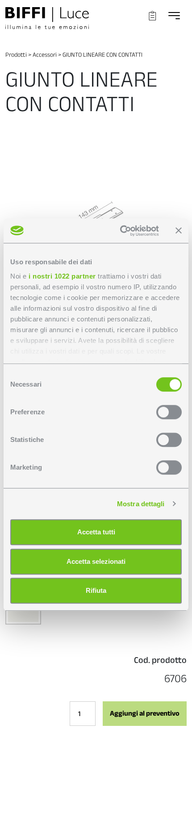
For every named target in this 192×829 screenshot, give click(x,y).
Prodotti (16, 54)
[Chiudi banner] (178, 231)
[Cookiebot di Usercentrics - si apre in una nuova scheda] (121, 231)
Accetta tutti (96, 532)
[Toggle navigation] (174, 15)
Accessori (45, 54)
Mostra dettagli (141, 504)
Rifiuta (96, 590)
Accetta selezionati (96, 561)
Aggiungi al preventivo (144, 713)
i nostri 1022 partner (62, 276)
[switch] (169, 412)
